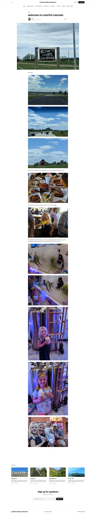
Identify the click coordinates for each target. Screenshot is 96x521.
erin (32, 18)
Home (24, 6)
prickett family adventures (48, 2)
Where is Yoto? (70, 6)
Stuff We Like (46, 6)
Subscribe (81, 2)
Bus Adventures (38, 6)
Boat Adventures (30, 6)
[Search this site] (11, 2)
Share (65, 19)
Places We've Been (48, 511)
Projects (63, 6)
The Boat (58, 6)
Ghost (83, 511)
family (29, 12)
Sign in (75, 2)
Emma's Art (52, 6)
